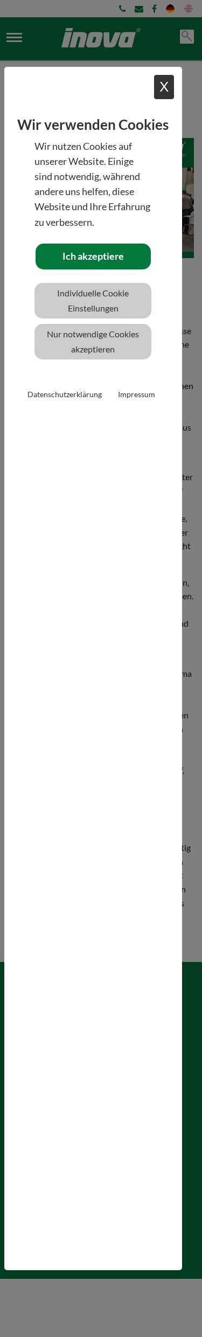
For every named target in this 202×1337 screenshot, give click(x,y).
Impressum (136, 394)
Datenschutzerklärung (64, 394)
